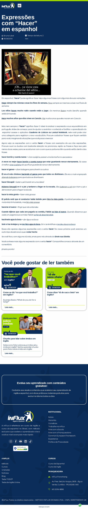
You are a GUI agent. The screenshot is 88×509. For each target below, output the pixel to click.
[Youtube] (21, 441)
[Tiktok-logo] (30, 441)
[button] (19, 5)
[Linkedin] (26, 441)
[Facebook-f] (16, 441)
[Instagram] (11, 441)
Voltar (54, 500)
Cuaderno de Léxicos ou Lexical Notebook (48, 132)
